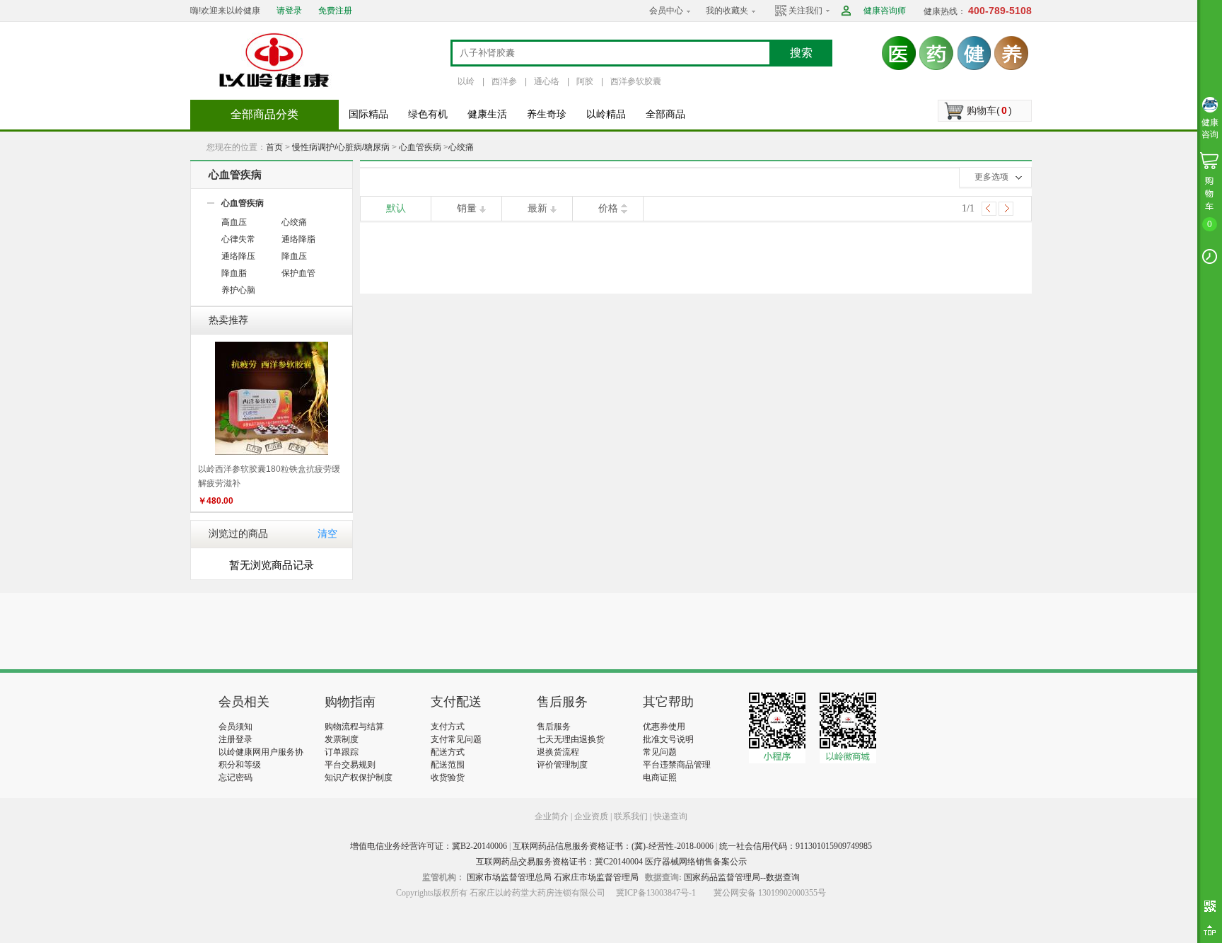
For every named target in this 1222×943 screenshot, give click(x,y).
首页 (274, 147)
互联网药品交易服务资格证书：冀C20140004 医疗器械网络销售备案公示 (611, 862)
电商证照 (660, 777)
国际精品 (368, 114)
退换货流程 (558, 752)
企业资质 (591, 816)
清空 (327, 533)
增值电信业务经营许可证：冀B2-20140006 (428, 846)
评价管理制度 (562, 765)
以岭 (466, 81)
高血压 (234, 222)
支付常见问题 (456, 739)
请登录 (289, 11)
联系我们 (631, 816)
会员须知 (235, 726)
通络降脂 (298, 239)
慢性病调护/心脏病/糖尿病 (341, 147)
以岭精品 (606, 114)
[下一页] (1006, 209)
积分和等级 (240, 765)
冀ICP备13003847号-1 (656, 893)
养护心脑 (238, 290)
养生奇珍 (546, 114)
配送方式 (448, 752)
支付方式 (448, 726)
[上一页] (989, 209)
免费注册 (335, 11)
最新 (537, 208)
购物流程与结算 (354, 726)
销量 (467, 208)
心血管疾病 (420, 147)
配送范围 (448, 765)
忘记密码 (235, 777)
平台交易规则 (350, 765)
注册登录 (235, 739)
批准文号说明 (668, 739)
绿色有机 (428, 114)
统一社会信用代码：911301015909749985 (795, 846)
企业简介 (553, 816)
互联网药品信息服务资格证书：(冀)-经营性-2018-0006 (613, 846)
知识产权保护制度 (358, 777)
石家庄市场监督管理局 (596, 877)
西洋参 (504, 81)
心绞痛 (461, 147)
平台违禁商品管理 (677, 765)
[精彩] (295, 631)
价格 (608, 208)
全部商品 (665, 114)
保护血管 (298, 273)
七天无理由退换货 (571, 739)
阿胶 (584, 81)
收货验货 (448, 777)
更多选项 (991, 177)
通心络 (546, 81)
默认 (396, 208)
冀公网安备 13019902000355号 (770, 893)
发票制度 (342, 739)
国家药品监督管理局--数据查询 (742, 877)
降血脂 (234, 273)
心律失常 (238, 239)
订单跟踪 (342, 752)
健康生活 (487, 114)
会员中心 (666, 11)
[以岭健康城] (275, 60)
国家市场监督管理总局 (509, 877)
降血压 (294, 256)
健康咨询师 (884, 11)
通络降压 (238, 256)
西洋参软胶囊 (635, 81)
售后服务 (554, 726)
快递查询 (670, 816)
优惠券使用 (664, 726)
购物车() (989, 110)
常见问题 (660, 752)
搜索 (801, 53)
